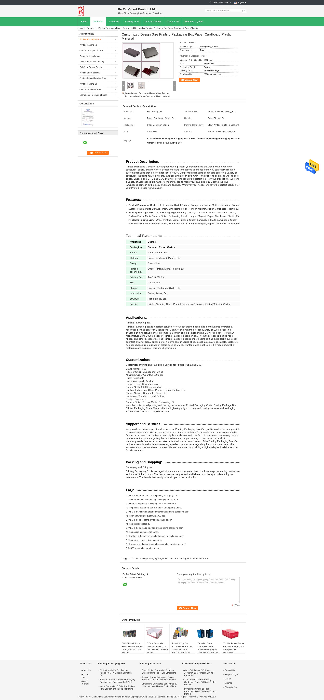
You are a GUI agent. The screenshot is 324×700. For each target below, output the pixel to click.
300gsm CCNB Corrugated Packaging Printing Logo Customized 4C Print (117, 680)
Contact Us (173, 21)
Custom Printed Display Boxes (93, 78)
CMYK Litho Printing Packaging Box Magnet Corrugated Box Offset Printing (132, 648)
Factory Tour (132, 21)
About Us (114, 21)
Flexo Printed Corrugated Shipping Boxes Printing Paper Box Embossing (159, 671)
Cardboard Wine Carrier (90, 89)
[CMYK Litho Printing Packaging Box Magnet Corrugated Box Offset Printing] (132, 633)
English (241, 2)
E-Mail (228, 679)
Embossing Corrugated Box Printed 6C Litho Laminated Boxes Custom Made (160, 685)
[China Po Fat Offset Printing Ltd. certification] (88, 117)
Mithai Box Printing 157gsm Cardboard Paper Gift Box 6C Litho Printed (200, 691)
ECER (213, 697)
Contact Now (191, 80)
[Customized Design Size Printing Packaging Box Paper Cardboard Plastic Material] (148, 61)
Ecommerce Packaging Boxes (93, 95)
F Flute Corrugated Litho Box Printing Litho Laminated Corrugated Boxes (157, 648)
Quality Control (153, 21)
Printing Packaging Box (109, 28)
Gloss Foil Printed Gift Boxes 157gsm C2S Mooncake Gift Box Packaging (199, 673)
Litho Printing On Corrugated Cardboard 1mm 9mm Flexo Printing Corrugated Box (182, 649)
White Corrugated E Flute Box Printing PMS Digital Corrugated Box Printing (117, 687)
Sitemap (228, 683)
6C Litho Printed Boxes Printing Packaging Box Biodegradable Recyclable (233, 648)
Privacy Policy (84, 697)
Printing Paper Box (88, 45)
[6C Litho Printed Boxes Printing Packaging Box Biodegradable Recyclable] (233, 633)
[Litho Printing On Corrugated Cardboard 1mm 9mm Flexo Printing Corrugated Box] (183, 633)
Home (84, 21)
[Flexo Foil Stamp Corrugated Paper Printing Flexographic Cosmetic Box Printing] (208, 633)
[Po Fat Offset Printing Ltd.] (96, 11)
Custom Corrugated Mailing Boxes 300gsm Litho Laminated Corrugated (159, 678)
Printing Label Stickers (89, 73)
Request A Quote (194, 21)
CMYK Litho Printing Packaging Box (144, 558)
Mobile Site (232, 687)
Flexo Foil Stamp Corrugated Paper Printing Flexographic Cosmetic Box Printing (208, 648)
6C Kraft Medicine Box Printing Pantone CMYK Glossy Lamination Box (116, 673)
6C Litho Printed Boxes (197, 558)
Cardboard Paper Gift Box (91, 50)
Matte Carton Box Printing (174, 558)
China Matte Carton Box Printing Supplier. (111, 697)
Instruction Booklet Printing (91, 61)
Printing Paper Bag (88, 84)
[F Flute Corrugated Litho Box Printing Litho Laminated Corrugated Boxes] (157, 633)
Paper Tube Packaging (90, 56)
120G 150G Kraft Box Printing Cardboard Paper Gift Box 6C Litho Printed (200, 682)
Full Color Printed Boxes (90, 67)
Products (98, 21)
